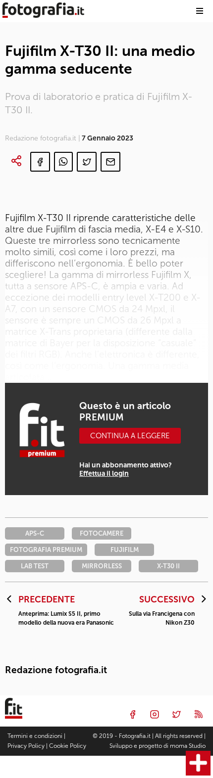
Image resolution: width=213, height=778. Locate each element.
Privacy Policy (26, 745)
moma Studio (188, 745)
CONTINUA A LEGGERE (130, 435)
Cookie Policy (67, 745)
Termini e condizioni (34, 735)
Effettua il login (104, 473)
